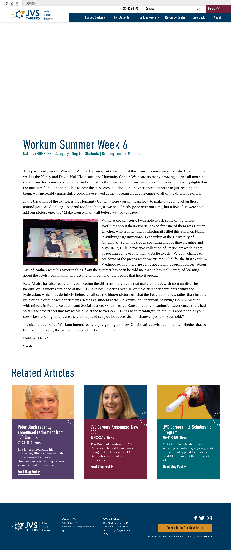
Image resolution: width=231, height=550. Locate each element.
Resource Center (175, 18)
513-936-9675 (130, 9)
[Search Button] (198, 9)
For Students (121, 18)
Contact (150, 9)
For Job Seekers (95, 18)
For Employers (147, 18)
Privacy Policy (194, 536)
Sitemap (208, 536)
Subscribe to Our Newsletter (184, 528)
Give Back (198, 18)
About (217, 18)
